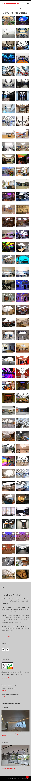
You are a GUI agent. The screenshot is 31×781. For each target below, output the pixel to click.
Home (3, 9)
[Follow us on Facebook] (3, 649)
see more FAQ (6, 637)
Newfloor (4, 697)
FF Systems (5, 691)
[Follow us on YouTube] (7, 649)
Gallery (10, 9)
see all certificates (7, 678)
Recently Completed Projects (11, 703)
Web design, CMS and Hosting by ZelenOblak (18, 778)
